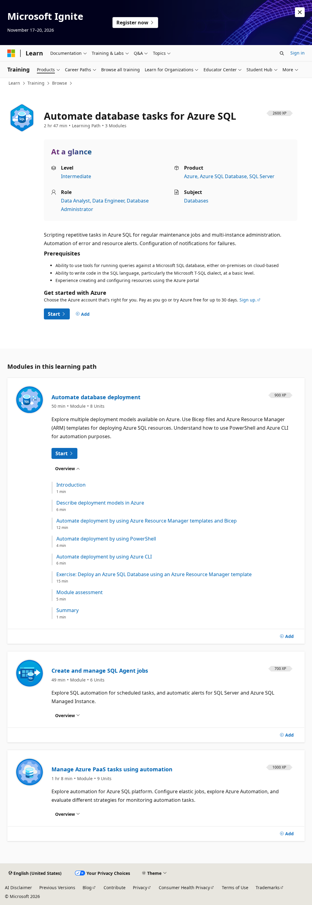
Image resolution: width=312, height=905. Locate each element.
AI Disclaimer (18, 887)
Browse (59, 83)
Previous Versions (57, 887)
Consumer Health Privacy (184, 887)
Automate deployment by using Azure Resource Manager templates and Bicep (146, 521)
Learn (14, 83)
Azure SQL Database (223, 176)
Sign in (297, 53)
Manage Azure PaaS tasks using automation (111, 769)
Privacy (140, 887)
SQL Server (262, 176)
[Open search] (282, 53)
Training (35, 83)
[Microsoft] (11, 53)
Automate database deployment (95, 397)
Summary (67, 610)
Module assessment (79, 592)
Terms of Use (235, 887)
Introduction (71, 485)
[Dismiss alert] (300, 12)
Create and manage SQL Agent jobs (99, 670)
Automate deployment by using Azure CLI (104, 557)
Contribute (115, 887)
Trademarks (268, 887)
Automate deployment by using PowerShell (106, 539)
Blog (87, 887)
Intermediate (76, 176)
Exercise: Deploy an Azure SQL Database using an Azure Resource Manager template (154, 574)
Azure (190, 176)
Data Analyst (75, 200)
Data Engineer (108, 200)
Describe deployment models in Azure (100, 503)
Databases (196, 200)
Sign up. (248, 300)
